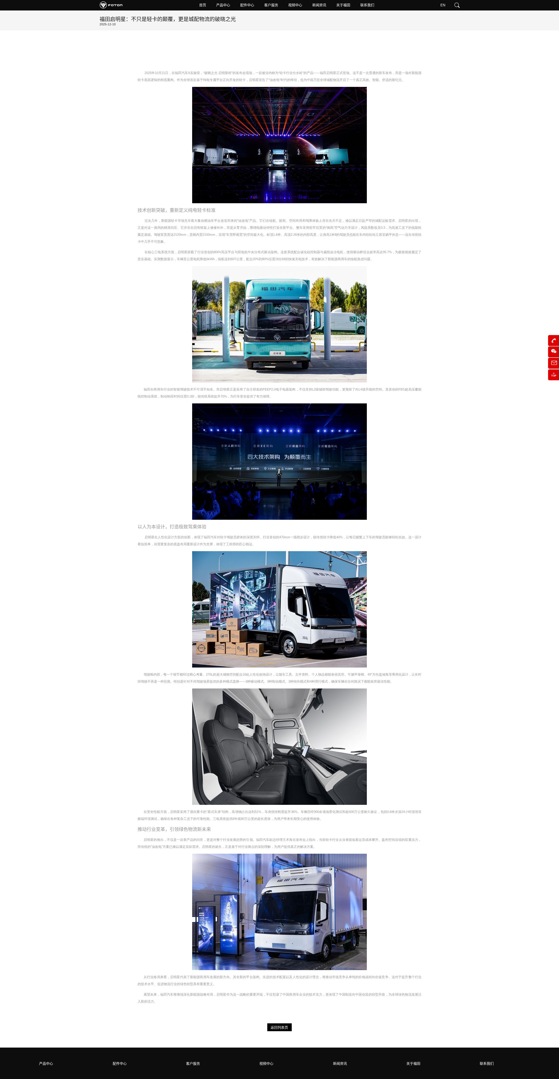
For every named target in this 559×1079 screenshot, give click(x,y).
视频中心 (266, 1063)
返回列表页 (279, 1027)
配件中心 (120, 1063)
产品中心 (46, 1063)
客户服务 (193, 1063)
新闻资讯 (340, 1063)
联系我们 (487, 1063)
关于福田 (413, 1063)
